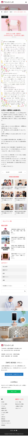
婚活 (4, 273)
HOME (2, 399)
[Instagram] (11, 430)
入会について (18, 408)
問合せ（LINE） (14, 391)
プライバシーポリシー (6, 423)
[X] (13, 430)
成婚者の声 (3, 408)
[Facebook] (14, 430)
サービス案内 (4, 404)
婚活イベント (5, 276)
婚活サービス (19, 399)
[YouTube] (16, 430)
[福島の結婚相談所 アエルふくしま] (7, 2)
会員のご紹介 (4, 410)
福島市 (5, 16)
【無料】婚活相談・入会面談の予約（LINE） (14, 374)
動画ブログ (5, 270)
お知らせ (3, 416)
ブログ (2, 414)
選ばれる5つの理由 (19, 404)
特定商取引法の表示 (5, 421)
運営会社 (3, 418)
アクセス (3, 406)
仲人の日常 (5, 266)
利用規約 (3, 425)
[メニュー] (26, 2)
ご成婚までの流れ (19, 406)
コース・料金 (18, 401)
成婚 (4, 280)
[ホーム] (1, 11)
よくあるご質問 (4, 412)
